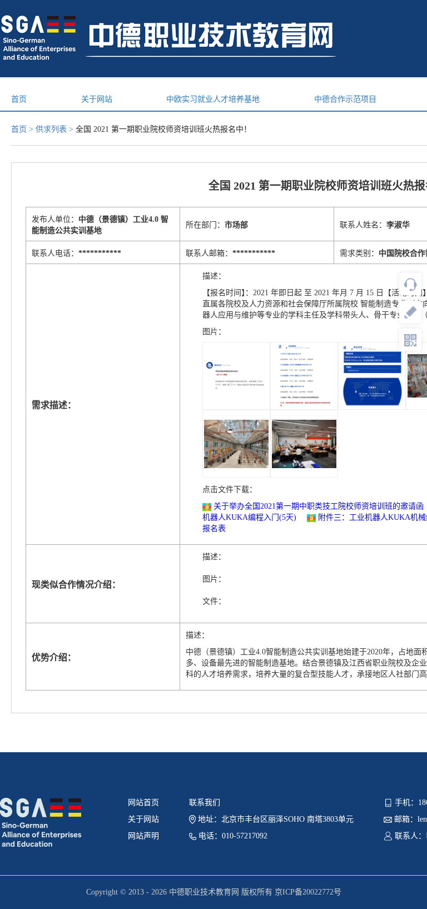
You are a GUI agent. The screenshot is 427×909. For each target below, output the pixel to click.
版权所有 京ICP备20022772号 (291, 892)
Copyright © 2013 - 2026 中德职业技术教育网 (163, 892)
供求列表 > (56, 129)
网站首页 (143, 802)
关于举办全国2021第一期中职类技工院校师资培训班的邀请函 (318, 506)
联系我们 (204, 802)
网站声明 (143, 836)
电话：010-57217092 (231, 836)
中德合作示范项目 (345, 99)
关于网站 (96, 99)
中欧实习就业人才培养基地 (213, 99)
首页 (19, 99)
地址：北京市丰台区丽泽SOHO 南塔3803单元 (275, 819)
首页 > (23, 129)
